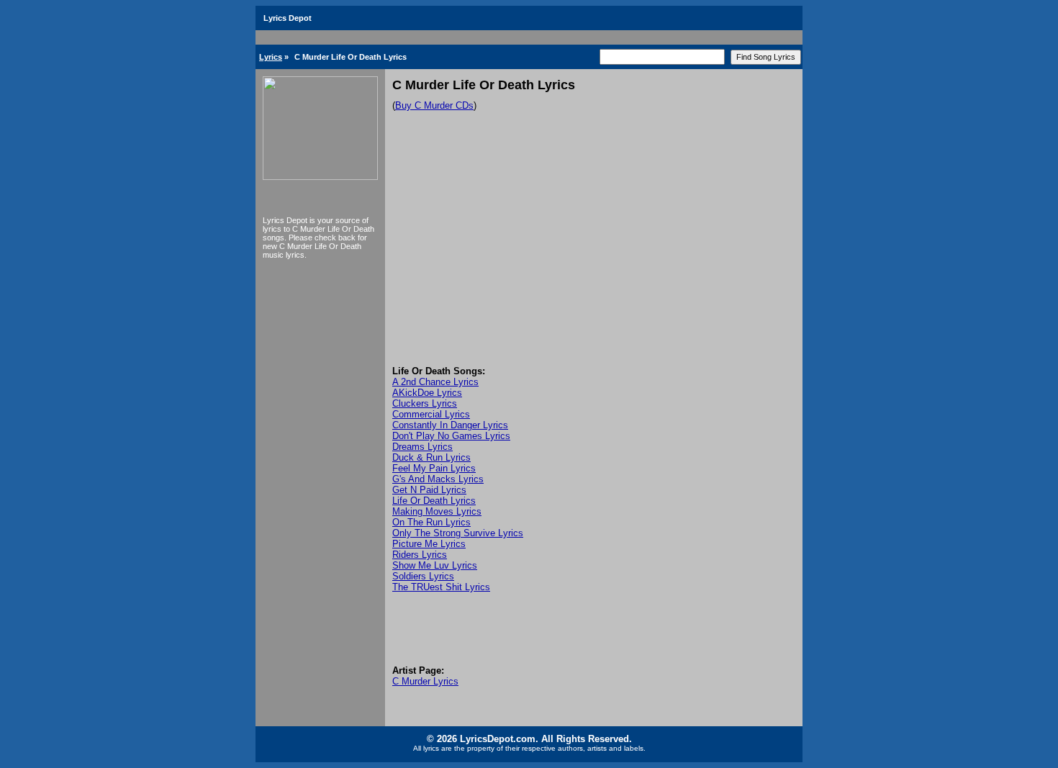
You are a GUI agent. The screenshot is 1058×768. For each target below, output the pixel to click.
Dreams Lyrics (422, 446)
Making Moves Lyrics (436, 511)
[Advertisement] (593, 257)
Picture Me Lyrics (429, 543)
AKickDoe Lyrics (427, 392)
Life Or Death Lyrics (434, 500)
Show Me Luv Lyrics (434, 565)
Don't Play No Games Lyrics (451, 435)
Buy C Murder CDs (434, 105)
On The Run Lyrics (431, 522)
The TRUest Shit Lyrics (441, 587)
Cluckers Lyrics (424, 403)
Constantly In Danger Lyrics (450, 425)
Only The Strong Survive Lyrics (457, 533)
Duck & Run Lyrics (431, 457)
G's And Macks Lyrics (438, 479)
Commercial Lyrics (431, 414)
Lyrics (270, 57)
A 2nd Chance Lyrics (435, 381)
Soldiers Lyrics (423, 576)
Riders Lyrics (419, 554)
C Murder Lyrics (425, 681)
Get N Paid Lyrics (429, 489)
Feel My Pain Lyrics (434, 468)
